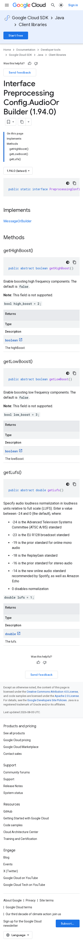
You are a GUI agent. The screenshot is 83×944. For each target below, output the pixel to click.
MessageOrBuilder (17, 221)
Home (7, 49)
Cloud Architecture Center (20, 832)
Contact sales (12, 753)
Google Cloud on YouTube (20, 878)
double (10, 634)
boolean (11, 340)
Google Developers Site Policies (47, 700)
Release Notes (13, 786)
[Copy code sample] (74, 183)
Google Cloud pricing (17, 740)
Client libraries (33, 24)
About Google (12, 900)
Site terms (47, 900)
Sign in (73, 5)
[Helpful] (29, 63)
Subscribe (68, 923)
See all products (14, 733)
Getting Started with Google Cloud (26, 818)
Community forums (16, 772)
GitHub (7, 811)
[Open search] (53, 5)
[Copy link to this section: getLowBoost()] (37, 361)
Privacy (31, 900)
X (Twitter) (10, 871)
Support (8, 779)
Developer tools (50, 49)
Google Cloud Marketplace (21, 747)
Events (8, 864)
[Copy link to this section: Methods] (30, 237)
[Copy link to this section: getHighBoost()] (37, 251)
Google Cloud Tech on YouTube (24, 884)
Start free (16, 35)
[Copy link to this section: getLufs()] (25, 472)
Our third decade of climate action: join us (33, 914)
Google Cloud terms (19, 907)
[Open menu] (7, 5)
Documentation (25, 49)
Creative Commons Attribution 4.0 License (52, 691)
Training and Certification (20, 839)
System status (13, 793)
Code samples (13, 825)
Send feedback (20, 72)
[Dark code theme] (67, 183)
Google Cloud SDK (30, 18)
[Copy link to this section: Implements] (34, 210)
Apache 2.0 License (67, 696)
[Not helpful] (36, 63)
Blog (6, 857)
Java (59, 18)
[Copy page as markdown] (22, 121)
